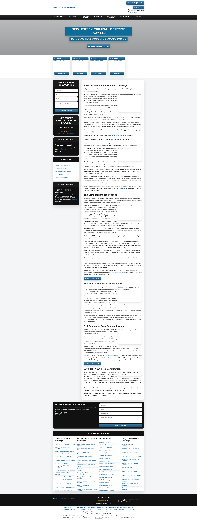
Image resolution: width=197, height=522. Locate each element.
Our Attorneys (124, 16)
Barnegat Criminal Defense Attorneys (65, 470)
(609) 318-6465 (136, 10)
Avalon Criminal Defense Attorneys (64, 463)
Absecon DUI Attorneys (105, 442)
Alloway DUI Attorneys (105, 447)
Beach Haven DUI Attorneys (107, 471)
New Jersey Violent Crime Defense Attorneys (120, 507)
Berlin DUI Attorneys (105, 480)
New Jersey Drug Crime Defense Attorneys (74, 509)
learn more (61, 73)
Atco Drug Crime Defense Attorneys (131, 456)
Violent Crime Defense (111, 17)
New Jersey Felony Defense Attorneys (97, 509)
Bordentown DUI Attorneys (106, 490)
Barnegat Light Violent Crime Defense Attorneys (85, 473)
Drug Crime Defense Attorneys (63, 171)
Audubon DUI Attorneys (105, 455)
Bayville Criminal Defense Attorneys (64, 476)
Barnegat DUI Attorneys (105, 461)
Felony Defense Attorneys (62, 174)
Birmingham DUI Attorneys (106, 485)
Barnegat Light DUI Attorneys (107, 463)
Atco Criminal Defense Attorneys (63, 454)
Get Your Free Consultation (98, 46)
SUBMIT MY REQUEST (66, 110)
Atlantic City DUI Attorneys (106, 453)
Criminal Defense (59, 16)
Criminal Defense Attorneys (62, 165)
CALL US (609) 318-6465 (135, 3)
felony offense (122, 272)
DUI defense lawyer (111, 355)
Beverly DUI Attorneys (105, 482)
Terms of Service (122, 509)
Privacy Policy (113, 509)
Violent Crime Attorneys (61, 177)
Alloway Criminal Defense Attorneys (64, 451)
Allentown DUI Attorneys (106, 445)
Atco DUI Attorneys (104, 450)
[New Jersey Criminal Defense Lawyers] (70, 500)
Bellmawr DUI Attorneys (105, 477)
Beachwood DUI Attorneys (106, 474)
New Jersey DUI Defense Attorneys (97, 507)
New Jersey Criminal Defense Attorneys (75, 507)
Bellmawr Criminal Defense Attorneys (65, 487)
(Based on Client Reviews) (66, 133)
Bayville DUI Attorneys (105, 469)
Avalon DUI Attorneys (105, 458)
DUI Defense (72, 16)
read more (63, 149)
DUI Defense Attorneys (61, 168)
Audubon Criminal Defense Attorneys (65, 460)
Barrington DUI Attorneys (106, 466)
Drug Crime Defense (85, 17)
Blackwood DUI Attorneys (106, 488)
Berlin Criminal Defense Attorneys (64, 490)
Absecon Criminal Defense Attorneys (65, 444)
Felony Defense (98, 16)
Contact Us (138, 7)
